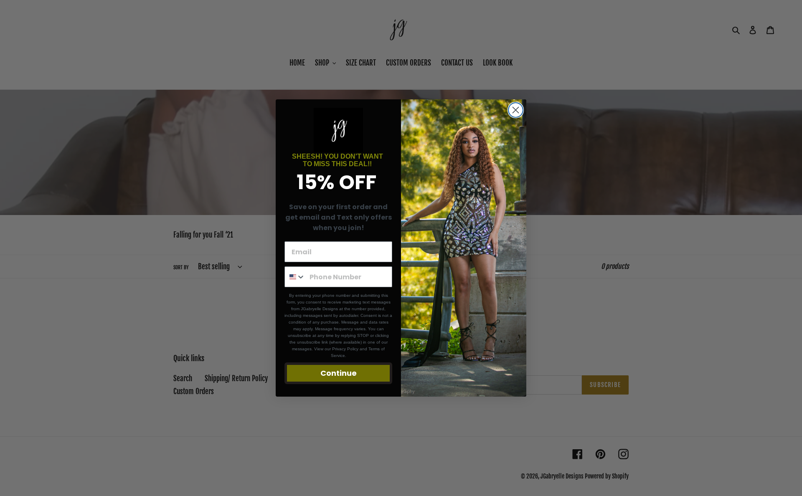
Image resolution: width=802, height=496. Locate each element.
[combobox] (295, 277)
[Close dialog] (515, 110)
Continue (338, 373)
